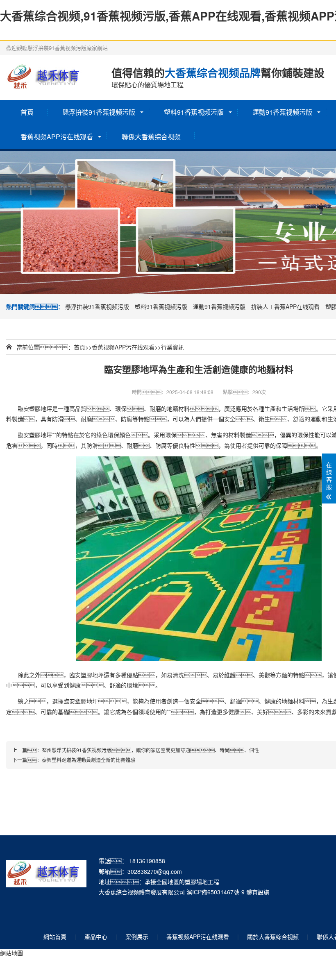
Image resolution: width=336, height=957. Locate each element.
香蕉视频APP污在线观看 (56, 136)
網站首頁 (54, 936)
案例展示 (136, 936)
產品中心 (95, 936)
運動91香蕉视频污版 (282, 112)
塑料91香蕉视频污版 (194, 112)
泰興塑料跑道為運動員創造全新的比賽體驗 (88, 759)
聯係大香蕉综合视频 (151, 136)
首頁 (27, 112)
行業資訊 (172, 347)
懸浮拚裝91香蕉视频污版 (98, 112)
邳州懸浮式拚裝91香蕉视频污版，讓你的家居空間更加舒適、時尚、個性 (150, 749)
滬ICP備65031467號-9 (215, 892)
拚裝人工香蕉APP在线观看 (285, 306)
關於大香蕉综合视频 (273, 936)
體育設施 (257, 892)
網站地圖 (11, 953)
